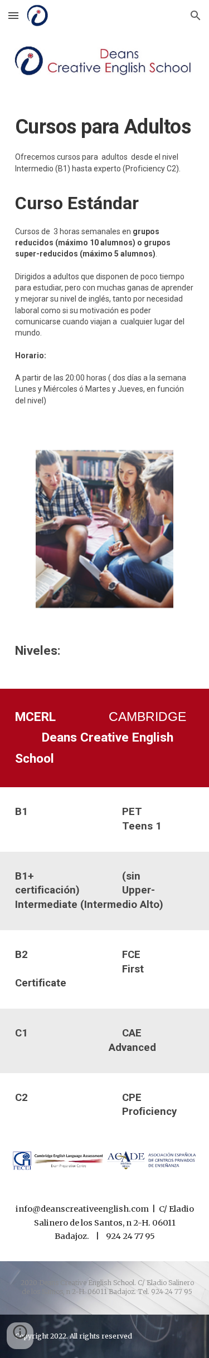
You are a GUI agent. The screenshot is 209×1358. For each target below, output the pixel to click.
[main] (105, 262)
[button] (13, 15)
